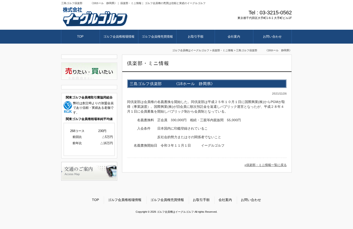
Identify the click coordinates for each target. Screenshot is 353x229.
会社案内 (225, 200)
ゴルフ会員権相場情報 (124, 200)
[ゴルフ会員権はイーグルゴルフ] (95, 26)
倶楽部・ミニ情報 (222, 50)
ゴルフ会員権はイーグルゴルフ (190, 50)
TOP (95, 200)
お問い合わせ (251, 200)
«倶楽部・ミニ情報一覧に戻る (265, 165)
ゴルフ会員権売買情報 (167, 200)
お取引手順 (201, 200)
